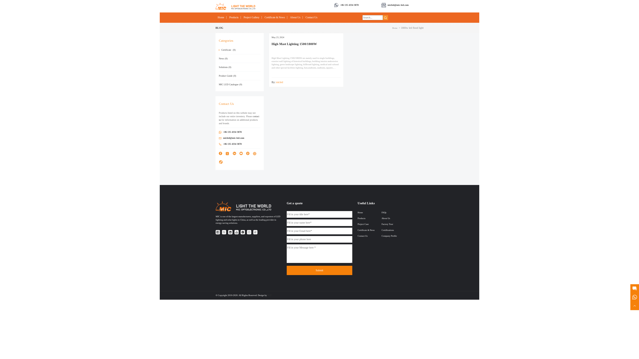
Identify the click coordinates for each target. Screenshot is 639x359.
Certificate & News (275, 17)
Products (233, 17)
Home (221, 17)
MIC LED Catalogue (230, 84)
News (223, 58)
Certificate (228, 50)
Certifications (388, 230)
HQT (269, 295)
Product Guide (227, 76)
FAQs (384, 212)
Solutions (225, 67)
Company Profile (389, 236)
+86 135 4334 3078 (349, 5)
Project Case (363, 224)
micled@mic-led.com (398, 5)
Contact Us (311, 17)
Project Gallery (251, 17)
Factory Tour (387, 224)
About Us (295, 17)
